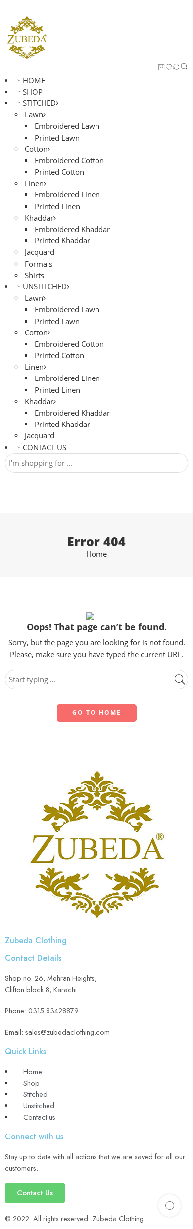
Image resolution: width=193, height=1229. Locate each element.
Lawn (34, 114)
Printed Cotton (59, 172)
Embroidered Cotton (69, 160)
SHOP (33, 91)
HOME (34, 80)
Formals (38, 264)
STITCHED (39, 103)
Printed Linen (57, 206)
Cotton (36, 149)
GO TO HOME (96, 713)
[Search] (184, 68)
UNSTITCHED (45, 286)
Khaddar (39, 218)
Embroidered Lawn (67, 126)
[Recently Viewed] (169, 1205)
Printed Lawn (57, 137)
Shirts (34, 275)
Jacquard (39, 252)
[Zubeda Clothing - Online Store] (26, 38)
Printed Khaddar (62, 240)
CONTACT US (44, 447)
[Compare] (176, 68)
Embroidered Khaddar (72, 229)
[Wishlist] (169, 68)
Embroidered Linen (67, 194)
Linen (34, 183)
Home (96, 554)
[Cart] (161, 68)
